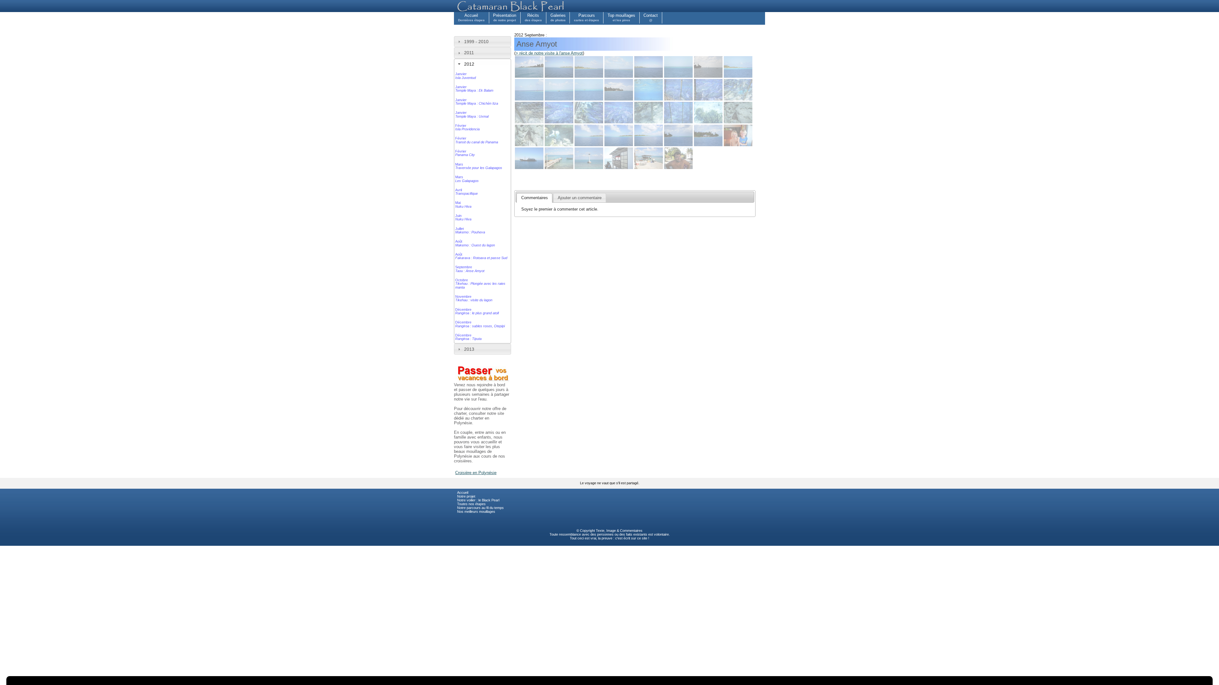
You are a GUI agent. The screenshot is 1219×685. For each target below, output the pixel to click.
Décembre (477, 311)
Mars (478, 166)
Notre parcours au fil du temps (480, 508)
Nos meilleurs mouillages (476, 511)
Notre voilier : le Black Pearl (478, 500)
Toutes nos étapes (471, 504)
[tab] (482, 41)
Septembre (469, 268)
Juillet (470, 230)
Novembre (473, 298)
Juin (463, 217)
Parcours (586, 17)
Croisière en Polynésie (475, 472)
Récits (533, 17)
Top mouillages (621, 17)
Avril (466, 191)
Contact (650, 17)
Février (467, 127)
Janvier (465, 75)
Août (475, 243)
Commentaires (631, 530)
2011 (469, 52)
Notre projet (466, 496)
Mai (463, 204)
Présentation (504, 17)
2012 (469, 64)
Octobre (480, 283)
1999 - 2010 (476, 41)
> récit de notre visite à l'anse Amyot (549, 53)
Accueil (471, 17)
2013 (469, 349)
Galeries (558, 17)
